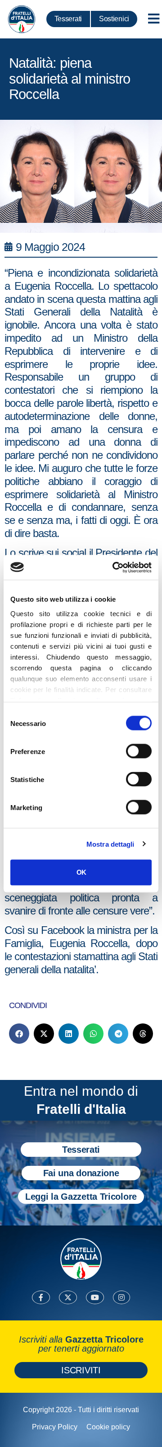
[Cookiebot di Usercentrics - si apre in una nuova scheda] (114, 567)
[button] (19, 1033)
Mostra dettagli (110, 844)
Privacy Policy (54, 1427)
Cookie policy (108, 1427)
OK (81, 872)
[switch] (139, 751)
